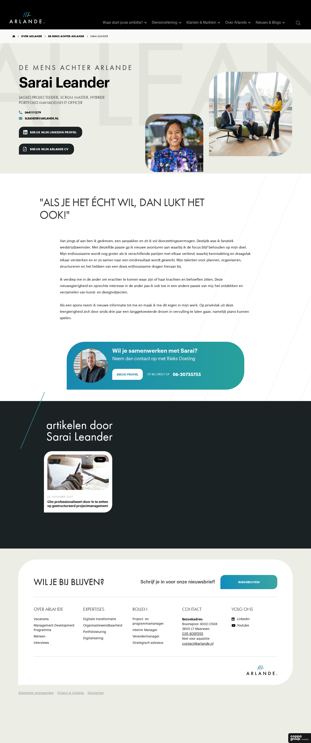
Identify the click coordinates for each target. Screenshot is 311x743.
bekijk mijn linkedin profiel (53, 132)
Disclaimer (96, 693)
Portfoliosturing (94, 632)
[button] (125, 22)
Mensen (39, 636)
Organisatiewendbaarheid (102, 625)
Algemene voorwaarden (36, 693)
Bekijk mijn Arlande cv (49, 149)
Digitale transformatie (99, 619)
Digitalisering (93, 638)
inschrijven (249, 582)
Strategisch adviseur (148, 643)
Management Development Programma (54, 628)
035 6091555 (192, 634)
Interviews (41, 643)
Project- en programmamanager (148, 621)
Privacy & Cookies (70, 693)
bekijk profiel (127, 374)
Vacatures (41, 619)
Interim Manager (145, 630)
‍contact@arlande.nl (198, 643)
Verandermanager (146, 636)
